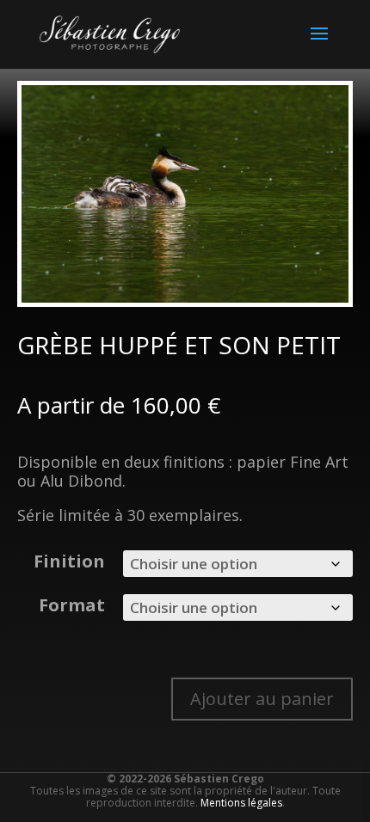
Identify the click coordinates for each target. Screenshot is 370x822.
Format (72, 604)
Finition (69, 561)
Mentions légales (241, 802)
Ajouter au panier (262, 698)
